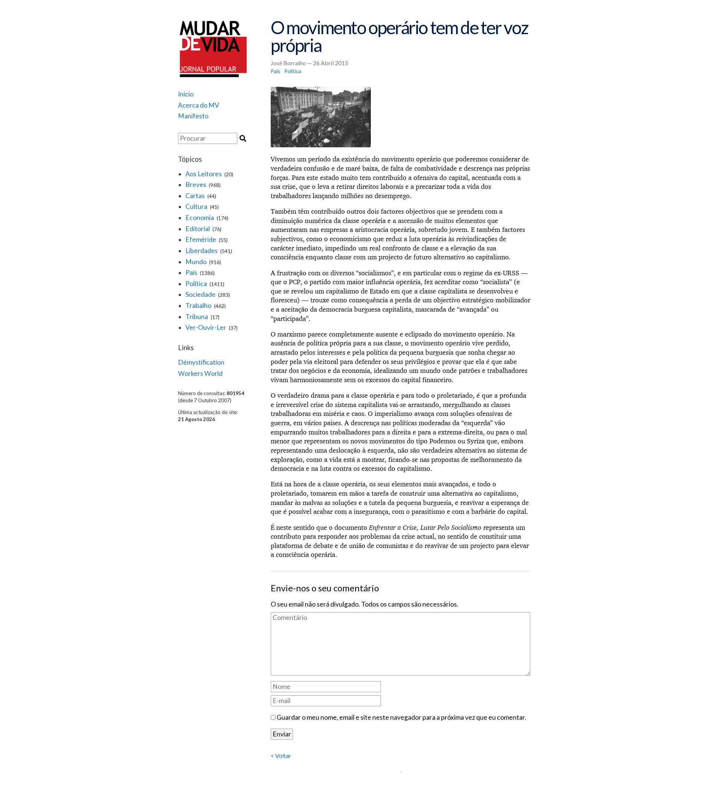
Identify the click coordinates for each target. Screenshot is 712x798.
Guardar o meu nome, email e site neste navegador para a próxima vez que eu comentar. (401, 717)
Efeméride (200, 239)
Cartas (195, 196)
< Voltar (281, 755)
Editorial (197, 229)
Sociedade (200, 294)
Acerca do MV (198, 105)
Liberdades (201, 250)
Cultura (196, 206)
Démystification (201, 362)
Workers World (200, 373)
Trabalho (198, 305)
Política (196, 284)
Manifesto (193, 116)
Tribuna (196, 317)
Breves (195, 184)
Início (186, 94)
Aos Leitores (203, 174)
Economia (199, 217)
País (191, 272)
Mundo (196, 262)
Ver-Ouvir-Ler (205, 327)
